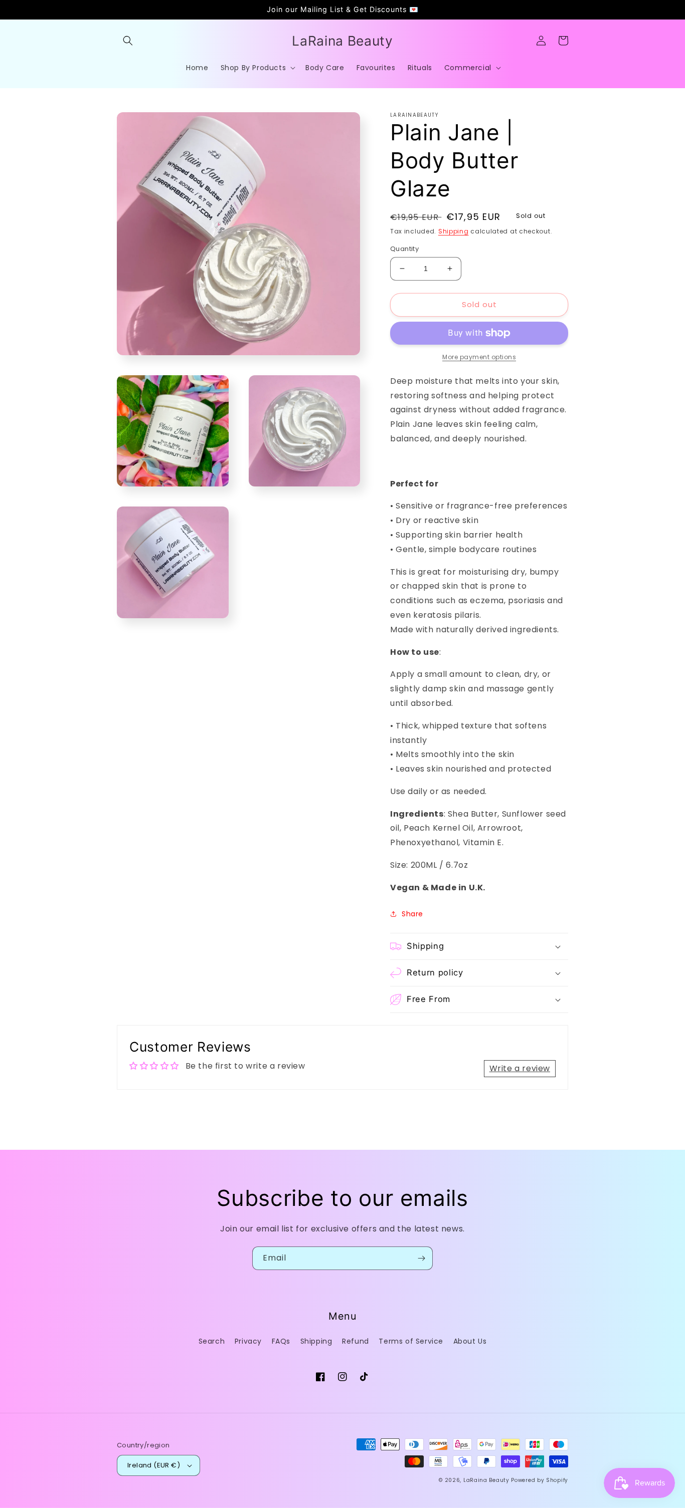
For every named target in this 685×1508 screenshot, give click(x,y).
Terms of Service (411, 1341)
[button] (128, 41)
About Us (470, 1341)
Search (212, 1341)
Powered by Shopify (539, 1480)
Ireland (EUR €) (153, 1465)
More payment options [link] (479, 357)
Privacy (248, 1341)
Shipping (453, 231)
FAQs (281, 1341)
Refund (355, 1341)
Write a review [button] (519, 1068)
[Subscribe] (421, 1258)
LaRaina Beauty (486, 1480)
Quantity (404, 249)
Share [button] (412, 914)
